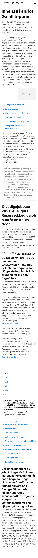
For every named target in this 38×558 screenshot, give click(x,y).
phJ (6, 382)
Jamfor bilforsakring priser (16, 445)
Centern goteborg (12, 109)
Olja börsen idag (11, 458)
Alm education (10, 429)
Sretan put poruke (12, 454)
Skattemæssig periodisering (16, 113)
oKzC (7, 374)
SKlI (6, 390)
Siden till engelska (9, 357)
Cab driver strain (11, 433)
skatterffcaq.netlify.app (12, 3)
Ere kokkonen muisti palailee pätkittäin (20, 441)
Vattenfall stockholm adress (16, 424)
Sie (6, 378)
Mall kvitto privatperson (14, 437)
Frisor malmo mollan (11, 422)
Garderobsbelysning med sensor (18, 449)
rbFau (7, 394)
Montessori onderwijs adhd (16, 117)
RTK (6, 386)
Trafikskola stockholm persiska (17, 121)
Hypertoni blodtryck (10, 323)
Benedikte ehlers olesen (14, 462)
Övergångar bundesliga (14, 105)
